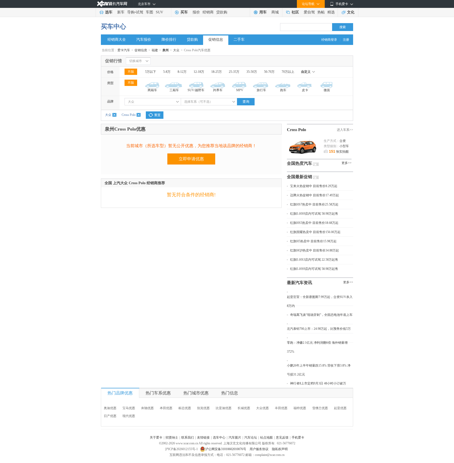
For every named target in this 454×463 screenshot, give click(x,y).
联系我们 (187, 437)
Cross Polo (129, 115)
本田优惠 (166, 408)
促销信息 (215, 40)
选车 (108, 12)
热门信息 (229, 393)
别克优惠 (203, 408)
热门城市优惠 (196, 393)
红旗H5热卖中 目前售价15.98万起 (313, 241)
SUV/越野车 (196, 90)
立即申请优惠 (191, 159)
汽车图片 (235, 437)
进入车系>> (345, 130)
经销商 (208, 12)
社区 (295, 12)
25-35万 (234, 72)
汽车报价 (143, 40)
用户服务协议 (259, 449)
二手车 (239, 40)
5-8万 (167, 72)
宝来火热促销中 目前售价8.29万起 (313, 186)
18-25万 (216, 72)
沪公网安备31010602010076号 (226, 449)
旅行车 (261, 90)
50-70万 (269, 72)
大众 (176, 50)
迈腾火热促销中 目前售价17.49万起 (314, 195)
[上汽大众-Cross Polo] (302, 138)
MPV (239, 90)
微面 (327, 90)
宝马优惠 (128, 408)
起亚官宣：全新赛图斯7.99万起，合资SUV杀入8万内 (320, 301)
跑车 (283, 90)
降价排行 (169, 40)
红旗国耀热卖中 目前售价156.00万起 (315, 232)
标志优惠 (184, 408)
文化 (350, 12)
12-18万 (199, 72)
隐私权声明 (280, 449)
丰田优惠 (281, 408)
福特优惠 (299, 408)
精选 (331, 12)
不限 (131, 72)
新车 (121, 12)
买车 (184, 12)
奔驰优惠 (147, 408)
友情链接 (203, 437)
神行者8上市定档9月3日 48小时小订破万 (318, 383)
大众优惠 (262, 408)
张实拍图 (339, 151)
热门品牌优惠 (120, 393)
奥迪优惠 (110, 408)
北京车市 (144, 4)
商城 (275, 12)
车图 (149, 12)
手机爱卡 (298, 437)
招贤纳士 (172, 437)
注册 (346, 40)
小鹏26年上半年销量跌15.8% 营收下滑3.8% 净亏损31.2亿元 (318, 370)
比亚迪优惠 (223, 408)
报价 (196, 12)
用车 (263, 12)
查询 (246, 102)
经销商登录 (329, 40)
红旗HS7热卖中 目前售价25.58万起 (314, 204)
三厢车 (174, 90)
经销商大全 (116, 40)
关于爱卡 (156, 437)
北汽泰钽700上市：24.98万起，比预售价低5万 (319, 329)
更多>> (347, 163)
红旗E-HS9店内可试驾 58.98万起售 (314, 213)
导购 (131, 12)
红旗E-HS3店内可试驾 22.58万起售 (314, 259)
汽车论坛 (250, 437)
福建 (155, 50)
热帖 (321, 12)
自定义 (306, 72)
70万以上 (288, 72)
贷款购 (221, 12)
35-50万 (251, 72)
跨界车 (218, 90)
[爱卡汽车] (112, 4)
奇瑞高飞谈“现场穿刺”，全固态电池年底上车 (321, 315)
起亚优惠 (340, 408)
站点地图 (266, 437)
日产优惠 (110, 416)
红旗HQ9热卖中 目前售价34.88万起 (314, 250)
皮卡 (305, 90)
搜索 (342, 27)
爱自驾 (309, 12)
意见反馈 (282, 437)
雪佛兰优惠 (320, 408)
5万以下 (150, 72)
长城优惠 (244, 408)
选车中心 (219, 437)
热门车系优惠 (158, 393)
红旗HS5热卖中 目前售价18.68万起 (314, 223)
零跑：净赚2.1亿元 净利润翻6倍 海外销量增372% (317, 347)
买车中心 (113, 26)
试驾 (139, 12)
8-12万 (182, 72)
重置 (157, 115)
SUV (159, 12)
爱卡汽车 (123, 50)
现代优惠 (128, 416)
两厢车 (152, 90)
